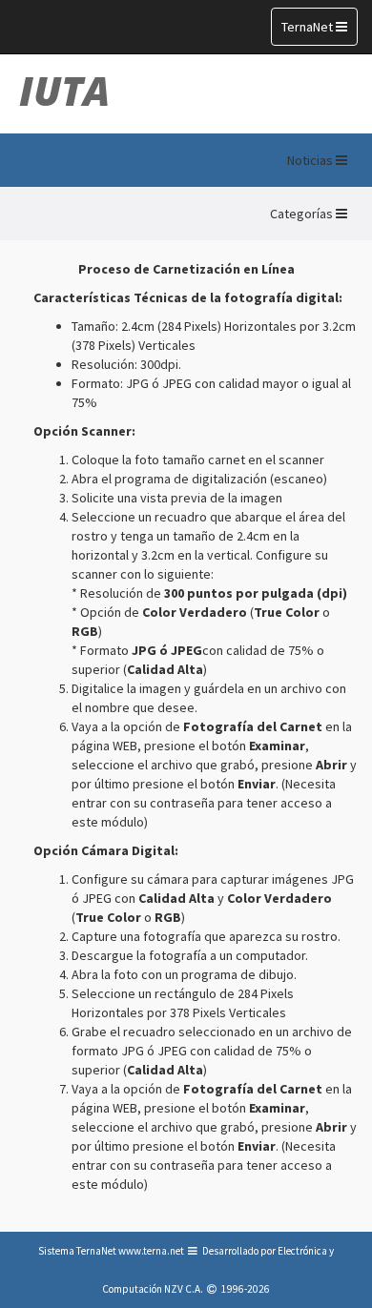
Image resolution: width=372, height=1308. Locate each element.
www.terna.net (151, 1250)
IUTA (64, 90)
